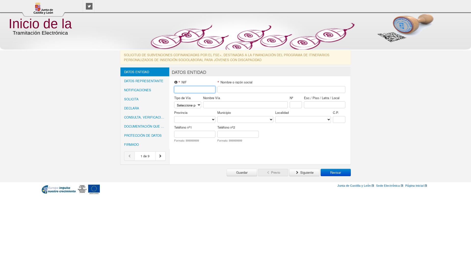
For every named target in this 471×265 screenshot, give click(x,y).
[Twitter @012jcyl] (89, 8)
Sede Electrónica (388, 185)
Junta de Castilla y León (354, 185)
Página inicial (414, 185)
